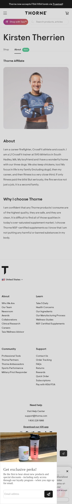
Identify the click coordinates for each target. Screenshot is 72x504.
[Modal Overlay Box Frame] (28, 468)
